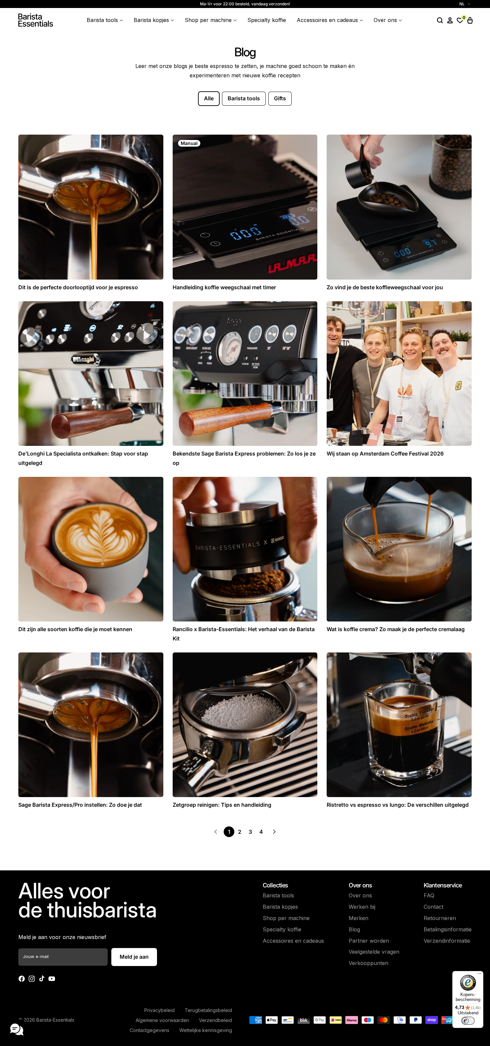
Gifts (280, 98)
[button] (440, 20)
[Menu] (479, 975)
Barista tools (244, 98)
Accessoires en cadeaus (293, 940)
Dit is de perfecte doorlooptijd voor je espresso (78, 287)
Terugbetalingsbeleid (208, 1010)
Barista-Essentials (55, 1020)
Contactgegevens (149, 1030)
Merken (358, 918)
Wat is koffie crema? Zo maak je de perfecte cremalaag (396, 629)
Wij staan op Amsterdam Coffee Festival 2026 (385, 453)
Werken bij (362, 906)
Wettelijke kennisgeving (205, 1030)
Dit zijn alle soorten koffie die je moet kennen (75, 629)
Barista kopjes (280, 906)
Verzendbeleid (215, 1020)
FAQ (429, 895)
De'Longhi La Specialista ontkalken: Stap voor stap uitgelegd (83, 458)
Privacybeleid (159, 1010)
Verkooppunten (368, 963)
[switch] (468, 1021)
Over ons (360, 895)
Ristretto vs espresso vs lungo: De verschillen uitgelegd (398, 804)
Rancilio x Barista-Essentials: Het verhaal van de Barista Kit (244, 633)
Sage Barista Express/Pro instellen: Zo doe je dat (80, 804)
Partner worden (369, 940)
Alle (209, 98)
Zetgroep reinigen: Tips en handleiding (222, 804)
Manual (189, 143)
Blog (354, 929)
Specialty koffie (282, 929)
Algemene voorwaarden (162, 1020)
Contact (433, 906)
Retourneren (440, 918)
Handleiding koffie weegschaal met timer (224, 287)
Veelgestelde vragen (374, 951)
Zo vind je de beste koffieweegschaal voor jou (385, 287)
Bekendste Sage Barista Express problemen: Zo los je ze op (244, 458)
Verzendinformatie (447, 940)
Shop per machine (286, 918)
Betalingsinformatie (448, 929)
